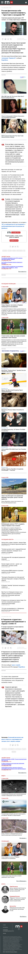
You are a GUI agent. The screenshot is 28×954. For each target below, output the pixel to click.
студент (24, 749)
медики (14, 751)
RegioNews (4, 60)
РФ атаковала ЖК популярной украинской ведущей (13, 558)
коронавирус (11, 749)
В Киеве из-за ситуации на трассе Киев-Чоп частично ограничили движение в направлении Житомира (13, 602)
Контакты (5, 927)
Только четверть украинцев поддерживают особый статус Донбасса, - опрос (12, 267)
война (14, 250)
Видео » (3, 775)
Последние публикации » (8, 283)
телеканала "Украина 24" (8, 58)
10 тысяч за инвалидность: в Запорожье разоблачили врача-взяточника (12, 609)
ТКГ (24, 250)
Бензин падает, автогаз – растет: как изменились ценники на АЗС (11, 564)
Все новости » (22, 271)
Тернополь (4, 749)
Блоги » (3, 884)
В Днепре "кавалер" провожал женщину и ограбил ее (13, 586)
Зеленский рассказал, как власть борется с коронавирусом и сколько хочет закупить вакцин (12, 739)
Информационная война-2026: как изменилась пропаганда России (17, 909)
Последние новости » (7, 539)
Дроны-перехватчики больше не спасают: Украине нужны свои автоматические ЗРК (18, 890)
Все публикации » (22, 881)
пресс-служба (16, 665)
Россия (9, 250)
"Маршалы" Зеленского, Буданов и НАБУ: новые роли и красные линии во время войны (18, 899)
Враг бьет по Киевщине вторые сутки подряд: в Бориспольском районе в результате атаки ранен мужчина (12, 593)
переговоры (19, 250)
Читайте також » (6, 256)
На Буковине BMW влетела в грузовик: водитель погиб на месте (12, 571)
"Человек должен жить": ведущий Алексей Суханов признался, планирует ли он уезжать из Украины (13, 550)
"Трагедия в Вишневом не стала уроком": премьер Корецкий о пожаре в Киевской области (13, 578)
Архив (4, 933)
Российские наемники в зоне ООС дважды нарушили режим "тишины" (11, 258)
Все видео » (23, 838)
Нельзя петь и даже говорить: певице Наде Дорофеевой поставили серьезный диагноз (13, 543)
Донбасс (5, 250)
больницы (18, 749)
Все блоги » (23, 916)
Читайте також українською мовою (22, 39)
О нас (4, 925)
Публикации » (5, 841)
